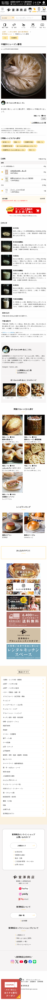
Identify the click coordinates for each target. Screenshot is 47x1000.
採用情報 (40, 981)
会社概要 (24, 921)
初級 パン (17, 142)
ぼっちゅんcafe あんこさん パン (26, 146)
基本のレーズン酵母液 (8, 332)
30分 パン (40, 142)
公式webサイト (22, 372)
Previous (3, 392)
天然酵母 (14, 38)
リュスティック (29, 468)
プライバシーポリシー (24, 944)
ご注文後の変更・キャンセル (24, 861)
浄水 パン (32, 150)
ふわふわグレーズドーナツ (11, 468)
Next (44, 392)
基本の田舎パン (7, 439)
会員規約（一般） (22, 941)
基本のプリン (7, 535)
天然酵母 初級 (28, 142)
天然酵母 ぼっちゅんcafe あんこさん (13, 150)
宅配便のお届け (20, 855)
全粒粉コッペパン (8, 497)
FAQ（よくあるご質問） (24, 938)
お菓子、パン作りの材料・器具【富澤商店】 (15, 32)
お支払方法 (18, 852)
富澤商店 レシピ (7, 34)
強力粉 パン (6, 142)
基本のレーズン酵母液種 (32, 439)
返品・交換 (18, 858)
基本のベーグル (29, 535)
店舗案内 (33, 981)
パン (5, 38)
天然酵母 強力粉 (7, 146)
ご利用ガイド (21, 935)
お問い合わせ (19, 864)
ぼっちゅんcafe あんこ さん (16, 103)
